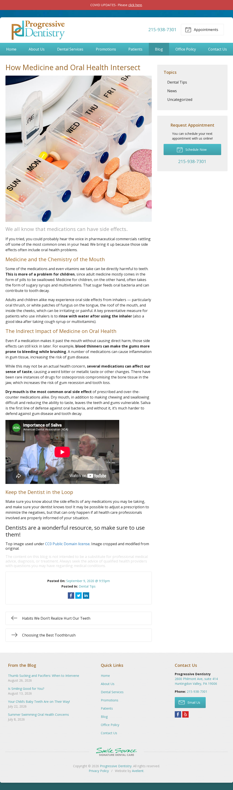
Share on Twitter (78, 595)
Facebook (178, 714)
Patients (135, 49)
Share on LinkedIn (86, 595)
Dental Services (70, 49)
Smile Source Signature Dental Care (116, 752)
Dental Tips (87, 586)
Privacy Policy (99, 771)
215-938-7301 (162, 29)
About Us (37, 49)
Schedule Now (196, 149)
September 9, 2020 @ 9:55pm (88, 581)
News (172, 90)
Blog (159, 49)
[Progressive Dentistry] (37, 29)
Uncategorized (179, 99)
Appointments (205, 29)
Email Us (193, 702)
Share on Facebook (71, 595)
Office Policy (185, 49)
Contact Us (217, 49)
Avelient (138, 771)
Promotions (106, 49)
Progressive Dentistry (116, 766)
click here (135, 5)
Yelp (185, 714)
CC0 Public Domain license (67, 543)
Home (11, 49)
